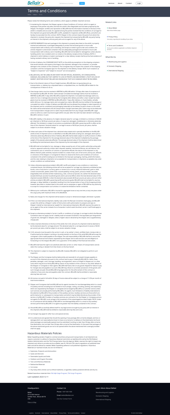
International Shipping (103, 399)
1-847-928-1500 (67, 392)
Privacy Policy (62, 413)
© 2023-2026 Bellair (136, 413)
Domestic (37, 413)
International (45, 413)
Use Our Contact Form (64, 399)
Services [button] (111, 3)
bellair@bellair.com (67, 395)
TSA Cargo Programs (75, 373)
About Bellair (54, 413)
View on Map (32, 402)
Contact (129, 3)
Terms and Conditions (74, 413)
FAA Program (59, 373)
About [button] (120, 3)
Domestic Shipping (102, 396)
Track (82, 3)
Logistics (31, 413)
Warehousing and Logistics (105, 392)
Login (139, 3)
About (35, 14)
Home (29, 14)
